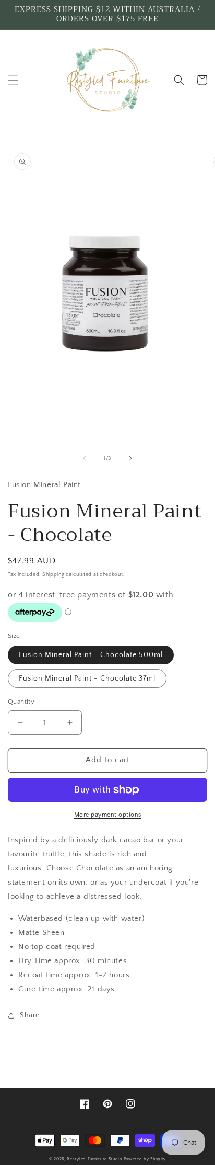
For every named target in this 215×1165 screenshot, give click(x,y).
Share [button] (30, 1015)
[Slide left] (84, 458)
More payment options (107, 814)
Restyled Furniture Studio (94, 1159)
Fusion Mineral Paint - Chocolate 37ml (87, 678)
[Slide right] (130, 458)
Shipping (53, 575)
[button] (13, 80)
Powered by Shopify (145, 1159)
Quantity (21, 701)
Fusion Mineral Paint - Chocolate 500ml (91, 655)
